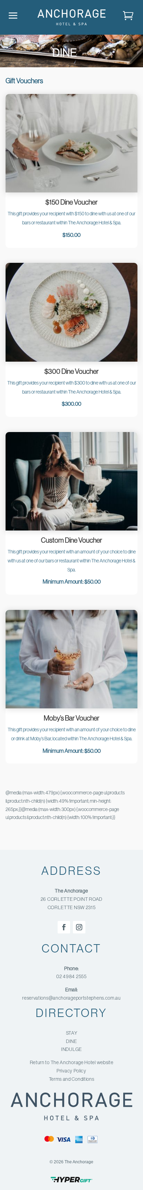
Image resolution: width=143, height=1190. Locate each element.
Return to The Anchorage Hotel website (71, 1062)
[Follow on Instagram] (79, 927)
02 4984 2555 (71, 976)
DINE (71, 1041)
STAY (71, 1033)
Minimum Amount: (63, 582)
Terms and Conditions (71, 1079)
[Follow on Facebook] (64, 927)
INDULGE (71, 1049)
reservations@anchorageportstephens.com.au (71, 998)
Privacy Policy (71, 1071)
